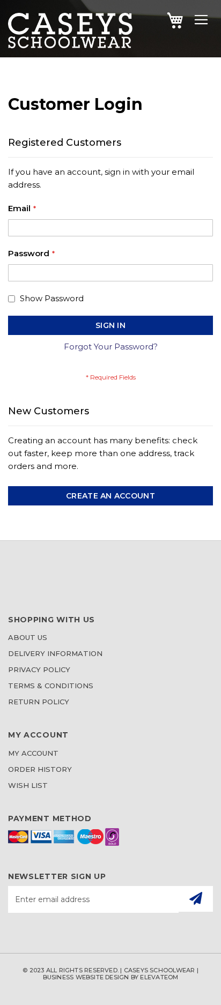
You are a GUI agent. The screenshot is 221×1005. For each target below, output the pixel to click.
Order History (40, 769)
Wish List (28, 785)
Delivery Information (55, 653)
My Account (33, 753)
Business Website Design (86, 977)
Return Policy (38, 701)
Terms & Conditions (50, 685)
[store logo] (70, 45)
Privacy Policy (39, 669)
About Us (27, 637)
